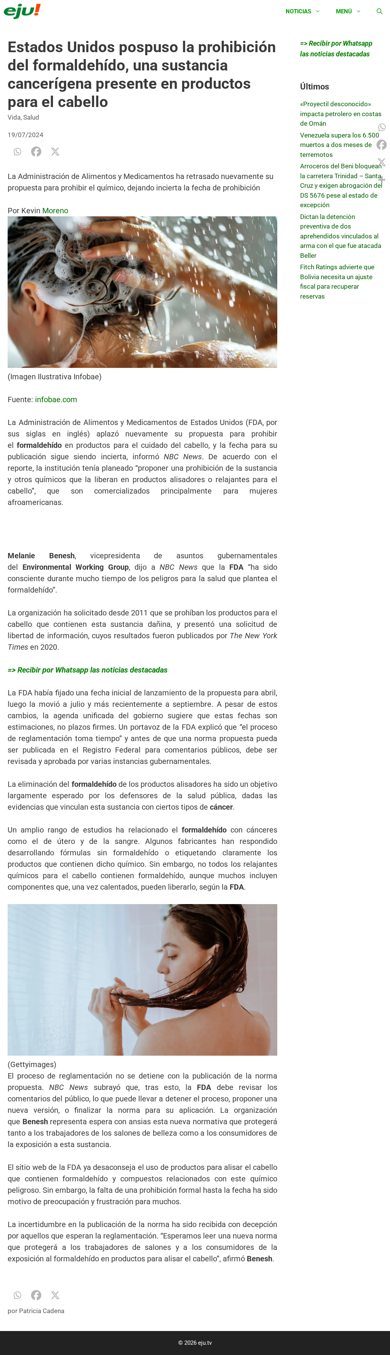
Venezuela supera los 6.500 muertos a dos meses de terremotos (339, 144)
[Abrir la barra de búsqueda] (379, 11)
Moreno (54, 210)
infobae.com (56, 399)
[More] (381, 180)
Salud (31, 117)
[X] (55, 151)
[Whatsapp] (17, 151)
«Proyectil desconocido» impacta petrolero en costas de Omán (341, 113)
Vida (14, 117)
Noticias (298, 11)
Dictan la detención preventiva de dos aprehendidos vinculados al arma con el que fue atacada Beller (340, 236)
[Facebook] (36, 151)
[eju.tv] (24, 11)
